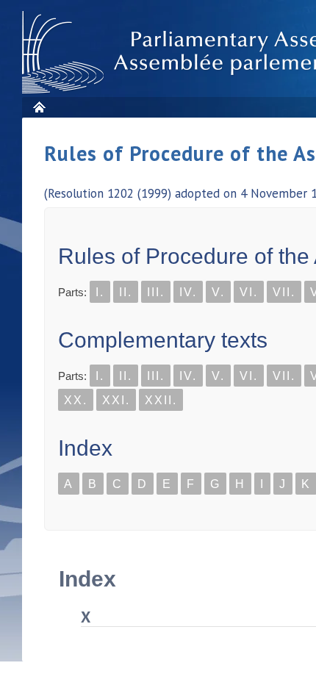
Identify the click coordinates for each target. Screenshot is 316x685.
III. (156, 292)
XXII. (161, 400)
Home (38, 106)
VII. (284, 292)
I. (100, 292)
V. (218, 292)
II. (125, 292)
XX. (75, 400)
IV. (188, 292)
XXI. (116, 400)
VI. (249, 292)
